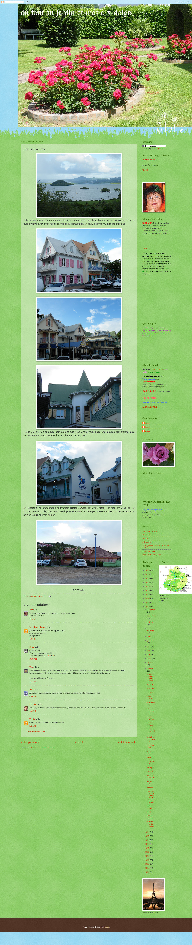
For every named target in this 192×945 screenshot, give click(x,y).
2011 (147, 852)
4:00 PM (32, 696)
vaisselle (150, 787)
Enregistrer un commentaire (37, 731)
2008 (147, 864)
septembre (150, 630)
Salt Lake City (147, 542)
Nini (31, 609)
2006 (147, 872)
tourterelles (151, 703)
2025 (147, 574)
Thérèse (32, 719)
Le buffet (150, 771)
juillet (150, 640)
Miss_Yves (33, 704)
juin (149, 646)
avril (149, 654)
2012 (147, 848)
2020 (147, 594)
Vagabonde (146, 534)
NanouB (145, 170)
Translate (160, 148)
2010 (147, 856)
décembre (151, 609)
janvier (150, 668)
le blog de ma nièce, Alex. (151, 554)
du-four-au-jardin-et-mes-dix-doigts (77, 12)
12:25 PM (33, 681)
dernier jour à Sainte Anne (150, 677)
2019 (147, 598)
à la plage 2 (150, 782)
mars (150, 658)
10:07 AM (33, 659)
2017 (147, 606)
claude (147, 423)
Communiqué (150, 746)
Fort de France (150, 816)
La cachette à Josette (37, 627)
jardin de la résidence (150, 760)
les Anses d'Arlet (150, 776)
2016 (147, 832)
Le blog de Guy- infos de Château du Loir (155, 546)
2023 (147, 582)
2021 (147, 590)
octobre (150, 622)
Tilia (31, 667)
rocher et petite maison (150, 823)
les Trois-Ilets (150, 752)
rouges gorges (150, 718)
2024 (147, 578)
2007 (147, 868)
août (149, 636)
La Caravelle (151, 710)
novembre (151, 616)
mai (149, 650)
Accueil (79, 742)
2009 (147, 860)
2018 (147, 602)
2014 (147, 840)
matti (149, 812)
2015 (147, 836)
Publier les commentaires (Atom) (43, 748)
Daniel (31, 647)
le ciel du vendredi (151, 731)
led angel (150, 767)
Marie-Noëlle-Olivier (150, 531)
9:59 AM (32, 639)
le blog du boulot (148, 551)
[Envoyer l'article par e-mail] (50, 596)
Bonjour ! (150, 684)
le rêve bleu (149, 807)
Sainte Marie (150, 697)
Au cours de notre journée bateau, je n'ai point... (151, 796)
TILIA (144, 248)
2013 (147, 844)
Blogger (106, 927)
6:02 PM (32, 711)
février (150, 662)
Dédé (31, 689)
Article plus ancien (127, 742)
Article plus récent (30, 742)
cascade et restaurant (151, 739)
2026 (147, 570)
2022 (147, 586)
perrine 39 (146, 538)
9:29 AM (32, 619)
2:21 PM (32, 726)
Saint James (150, 724)
